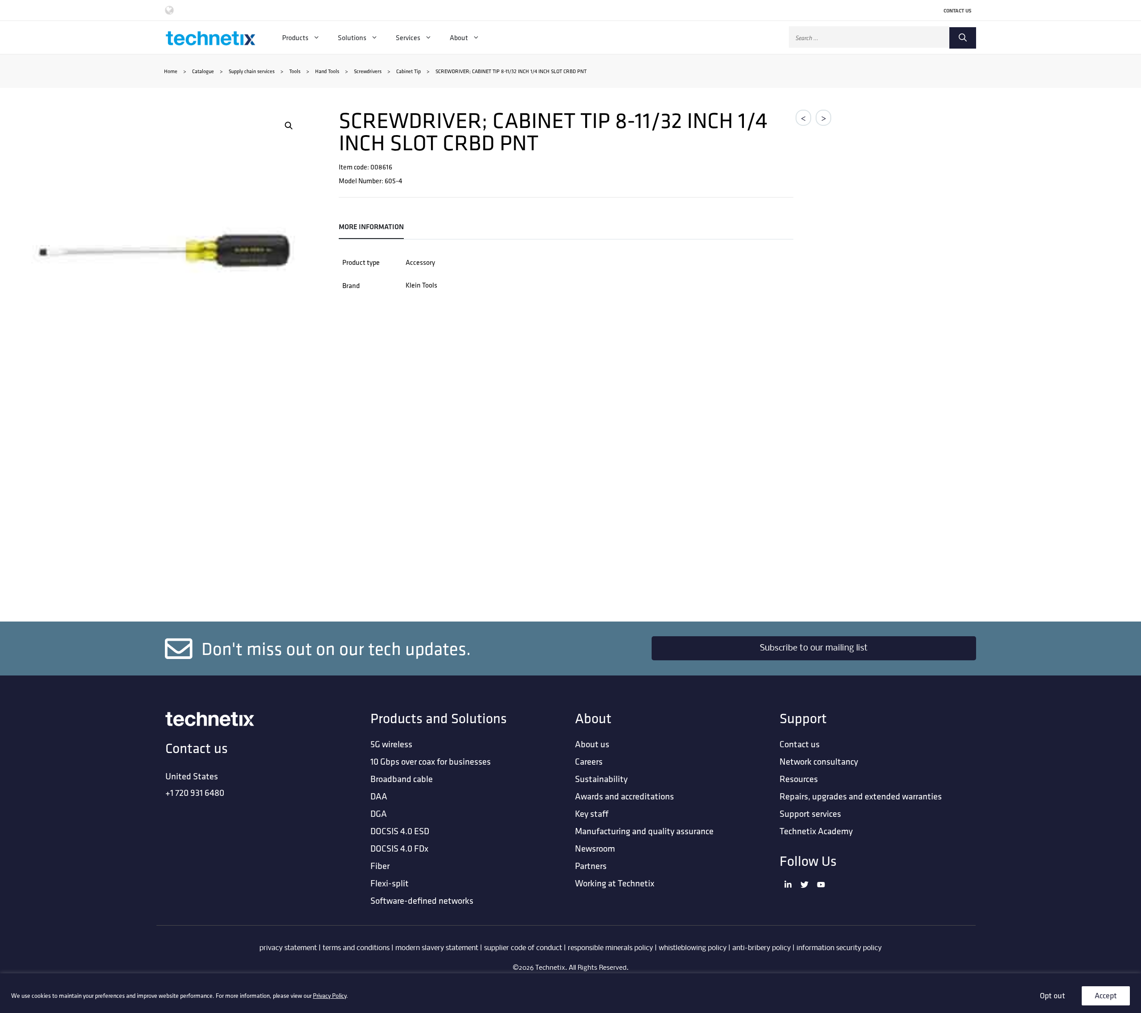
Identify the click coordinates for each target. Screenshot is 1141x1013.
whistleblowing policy (692, 948)
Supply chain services (252, 71)
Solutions (352, 37)
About (459, 37)
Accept (1106, 995)
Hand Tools (327, 71)
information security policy (839, 948)
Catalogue (203, 71)
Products (295, 37)
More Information (371, 226)
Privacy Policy (329, 996)
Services (408, 37)
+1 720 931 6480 (194, 792)
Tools (294, 71)
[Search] (962, 38)
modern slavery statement (436, 948)
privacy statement (288, 948)
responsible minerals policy (610, 948)
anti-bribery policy (761, 948)
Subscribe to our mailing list (814, 648)
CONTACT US (958, 10)
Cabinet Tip (408, 71)
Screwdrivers (368, 71)
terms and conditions (356, 948)
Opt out (1052, 995)
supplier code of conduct (523, 948)
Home (170, 71)
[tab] (375, 227)
